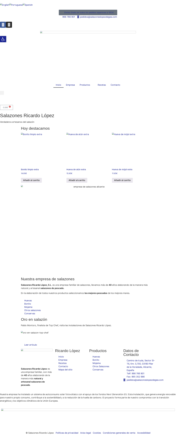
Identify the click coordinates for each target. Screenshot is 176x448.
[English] (4, 5)
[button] (2, 93)
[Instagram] (9, 25)
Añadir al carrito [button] (31, 180)
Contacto (115, 85)
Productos (85, 85)
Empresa (70, 85)
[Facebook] (3, 25)
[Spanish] (28, 5)
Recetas (102, 85)
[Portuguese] (16, 5)
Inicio (58, 85)
